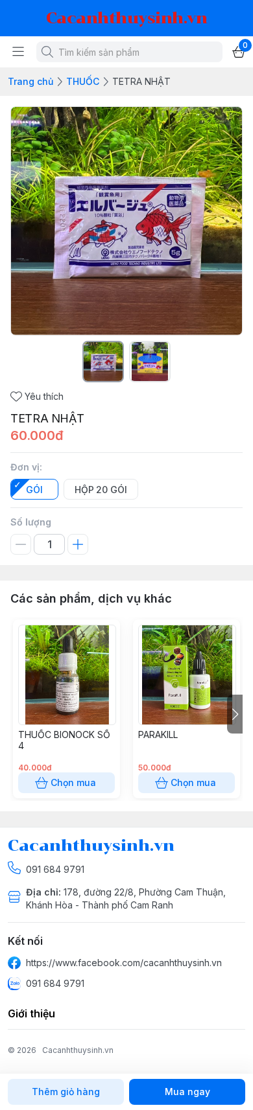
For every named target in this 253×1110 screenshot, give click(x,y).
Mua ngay (187, 1091)
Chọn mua (73, 782)
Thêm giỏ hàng (66, 1091)
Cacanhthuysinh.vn (78, 1050)
